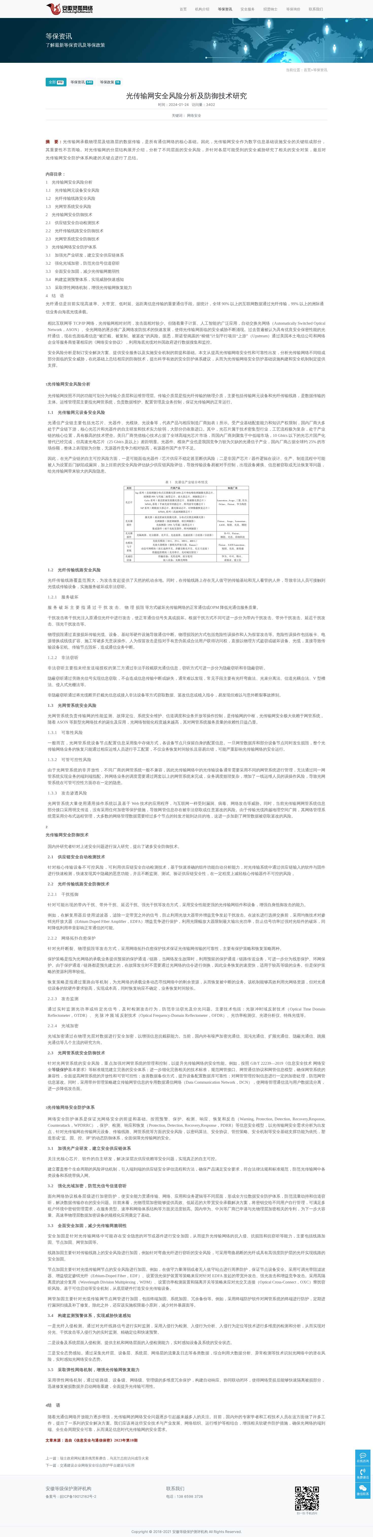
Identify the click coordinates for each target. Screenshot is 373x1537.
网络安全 (194, 115)
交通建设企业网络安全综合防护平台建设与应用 (97, 1465)
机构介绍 (202, 9)
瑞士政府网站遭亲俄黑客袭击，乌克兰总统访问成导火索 (104, 1458)
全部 (56, 82)
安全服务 (248, 9)
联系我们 (316, 9)
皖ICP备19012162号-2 (78, 1496)
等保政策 (109, 82)
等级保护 (60, 1069)
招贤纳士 (270, 9)
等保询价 (293, 9)
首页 (183, 9)
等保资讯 (225, 9)
